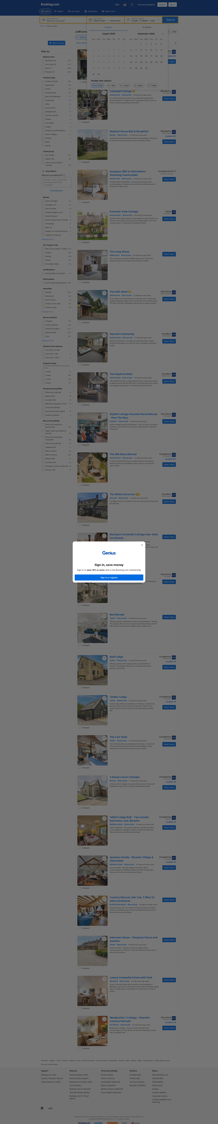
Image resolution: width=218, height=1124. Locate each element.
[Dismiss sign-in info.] (142, 545)
